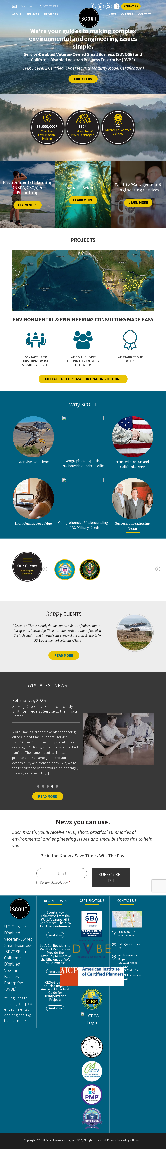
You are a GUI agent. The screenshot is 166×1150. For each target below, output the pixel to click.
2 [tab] (43, 786)
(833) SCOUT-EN (51, 6)
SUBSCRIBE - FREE (111, 877)
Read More (63, 655)
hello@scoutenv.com (25, 6)
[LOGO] (89, 18)
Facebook (93, 6)
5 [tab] (57, 786)
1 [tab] (38, 786)
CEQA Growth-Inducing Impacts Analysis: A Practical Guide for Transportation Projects (55, 991)
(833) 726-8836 (126, 935)
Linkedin (101, 6)
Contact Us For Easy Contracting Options (83, 379)
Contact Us (131, 6)
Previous (48, 567)
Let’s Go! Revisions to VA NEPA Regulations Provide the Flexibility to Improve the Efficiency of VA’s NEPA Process (55, 954)
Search (116, 6)
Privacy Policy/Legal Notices (124, 1140)
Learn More (27, 205)
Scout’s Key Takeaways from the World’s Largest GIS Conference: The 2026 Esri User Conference (55, 919)
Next (161, 567)
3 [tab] (48, 786)
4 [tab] (52, 786)
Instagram (108, 6)
